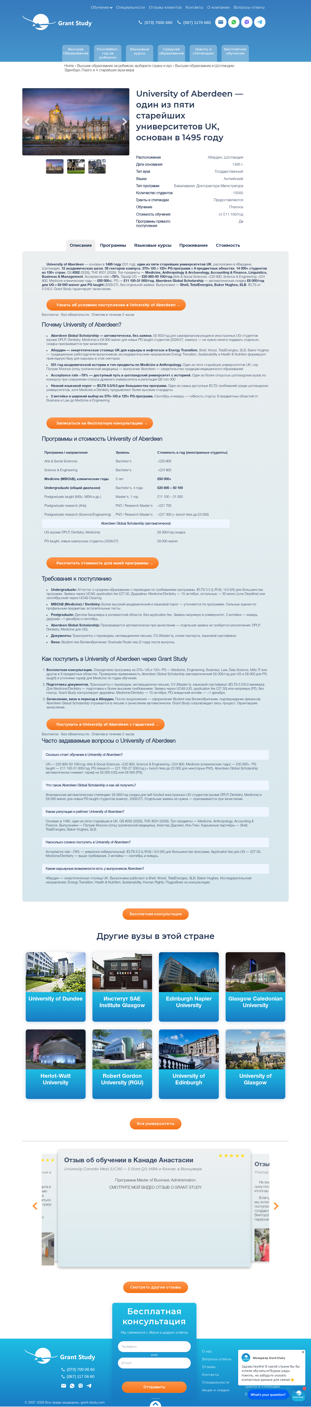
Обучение (100, 7)
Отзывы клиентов (165, 7)
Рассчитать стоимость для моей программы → (104, 563)
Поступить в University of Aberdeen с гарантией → (107, 724)
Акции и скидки (215, 1390)
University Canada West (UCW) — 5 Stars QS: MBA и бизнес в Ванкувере (133, 1169)
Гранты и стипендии (203, 51)
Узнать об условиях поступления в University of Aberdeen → (118, 305)
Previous (27, 121)
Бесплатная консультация (156, 914)
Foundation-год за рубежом (108, 53)
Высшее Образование (76, 51)
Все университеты (155, 1123)
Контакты (194, 7)
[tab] (80, 246)
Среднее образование (171, 51)
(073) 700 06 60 (81, 1369)
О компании (218, 7)
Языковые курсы (139, 51)
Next (124, 121)
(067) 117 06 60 (80, 1376)
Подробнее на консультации (187, 882)
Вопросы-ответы (249, 7)
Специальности (130, 7)
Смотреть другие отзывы (155, 1287)
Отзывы (209, 1367)
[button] (44, 1249)
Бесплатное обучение (235, 51)
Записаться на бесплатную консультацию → (102, 423)
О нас (207, 1351)
